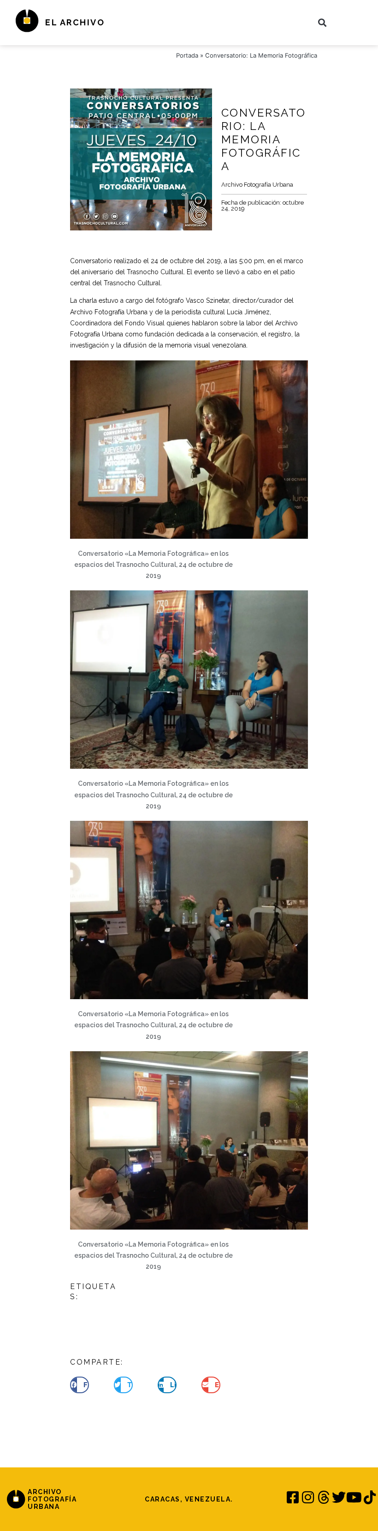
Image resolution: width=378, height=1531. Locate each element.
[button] (322, 22)
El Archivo (75, 22)
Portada (187, 55)
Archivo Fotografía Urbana (257, 184)
